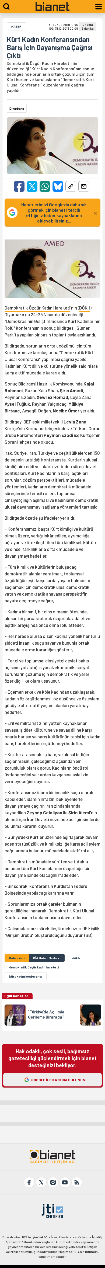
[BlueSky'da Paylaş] (57, 186)
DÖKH (84, 307)
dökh (76, 958)
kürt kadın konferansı (25, 976)
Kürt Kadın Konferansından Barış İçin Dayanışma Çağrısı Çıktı (50, 47)
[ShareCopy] (70, 186)
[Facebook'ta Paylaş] (19, 186)
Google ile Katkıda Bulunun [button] (58, 1080)
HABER (16, 26)
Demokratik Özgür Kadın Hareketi (37, 307)
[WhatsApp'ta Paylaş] (45, 186)
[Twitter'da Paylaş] (32, 186)
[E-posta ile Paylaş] (83, 186)
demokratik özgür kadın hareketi (34, 967)
